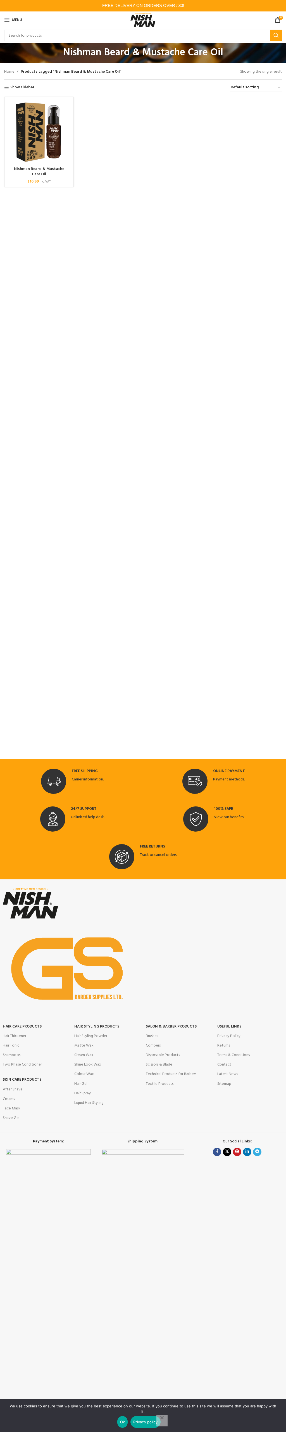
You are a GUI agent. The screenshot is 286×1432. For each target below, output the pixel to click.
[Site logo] (143, 20)
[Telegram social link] (257, 1152)
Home (9, 72)
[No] (162, 1420)
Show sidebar (22, 87)
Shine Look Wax (87, 1064)
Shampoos (11, 1055)
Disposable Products (163, 1055)
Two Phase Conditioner (22, 1064)
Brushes (152, 1036)
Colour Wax (84, 1074)
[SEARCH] (276, 35)
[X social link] (227, 1152)
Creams (9, 1099)
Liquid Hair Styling (89, 1103)
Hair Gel (80, 1084)
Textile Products (159, 1084)
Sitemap (224, 1084)
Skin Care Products (22, 1079)
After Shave (13, 1089)
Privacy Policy (228, 1036)
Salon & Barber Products (171, 1026)
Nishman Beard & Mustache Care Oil (39, 172)
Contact (224, 1064)
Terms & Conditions (233, 1055)
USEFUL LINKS (229, 1026)
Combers (153, 1045)
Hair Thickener (14, 1036)
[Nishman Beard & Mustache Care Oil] (39, 132)
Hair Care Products (22, 1026)
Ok (122, 1422)
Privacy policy (145, 1422)
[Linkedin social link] (247, 1152)
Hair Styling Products (96, 1026)
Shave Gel (11, 1118)
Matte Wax (84, 1045)
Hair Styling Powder (90, 1036)
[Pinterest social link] (237, 1152)
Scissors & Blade (159, 1064)
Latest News (227, 1074)
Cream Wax (83, 1055)
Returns (223, 1045)
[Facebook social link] (217, 1152)
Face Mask (11, 1108)
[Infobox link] (72, 781)
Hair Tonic (11, 1045)
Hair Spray (82, 1093)
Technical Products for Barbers (171, 1074)
